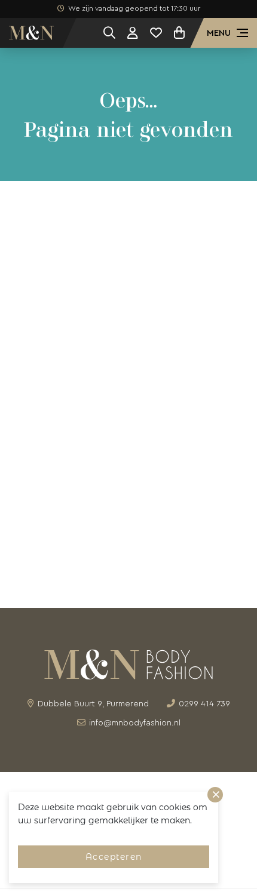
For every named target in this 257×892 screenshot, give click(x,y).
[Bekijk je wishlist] (156, 32)
